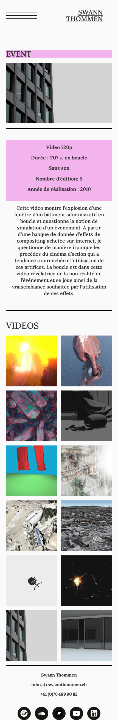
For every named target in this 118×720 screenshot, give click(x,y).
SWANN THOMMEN (84, 15)
